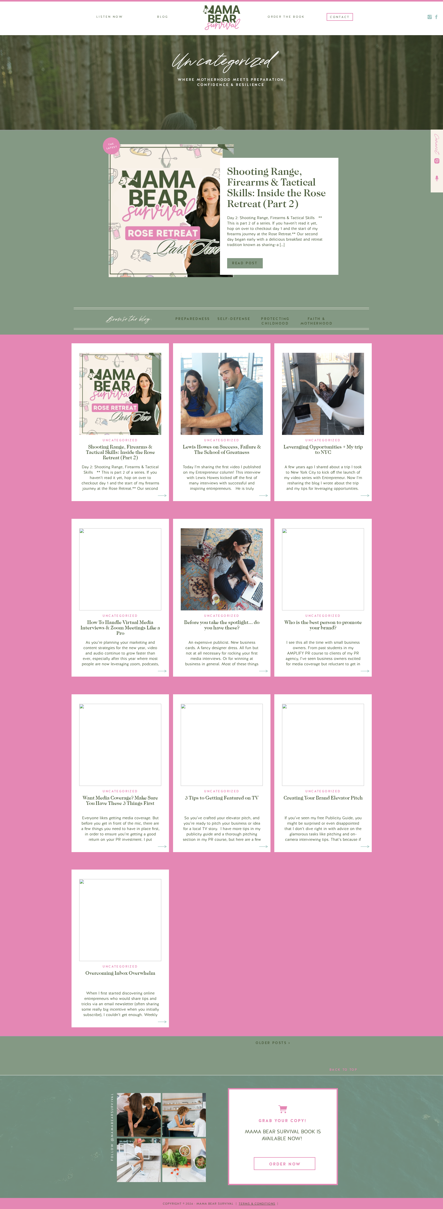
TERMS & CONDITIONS (257, 1203)
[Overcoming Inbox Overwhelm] (162, 1021)
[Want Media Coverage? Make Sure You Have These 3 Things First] (162, 846)
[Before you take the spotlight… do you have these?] (263, 671)
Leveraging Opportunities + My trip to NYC (323, 449)
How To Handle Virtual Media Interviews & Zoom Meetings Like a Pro (120, 627)
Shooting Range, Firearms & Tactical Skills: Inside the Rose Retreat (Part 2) (276, 187)
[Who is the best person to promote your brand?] (365, 671)
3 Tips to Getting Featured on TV (222, 798)
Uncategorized (120, 440)
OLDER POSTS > (273, 1043)
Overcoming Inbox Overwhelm (120, 973)
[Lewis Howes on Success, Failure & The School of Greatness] (263, 495)
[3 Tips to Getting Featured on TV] (263, 846)
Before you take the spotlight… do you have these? (221, 625)
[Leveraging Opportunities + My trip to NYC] (365, 495)
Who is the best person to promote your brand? (323, 625)
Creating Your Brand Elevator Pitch (323, 798)
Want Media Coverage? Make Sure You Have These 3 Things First (120, 800)
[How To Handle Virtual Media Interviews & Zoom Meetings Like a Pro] (162, 671)
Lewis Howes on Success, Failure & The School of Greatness (222, 449)
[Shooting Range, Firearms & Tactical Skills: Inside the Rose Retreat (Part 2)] (171, 210)
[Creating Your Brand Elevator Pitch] (365, 846)
